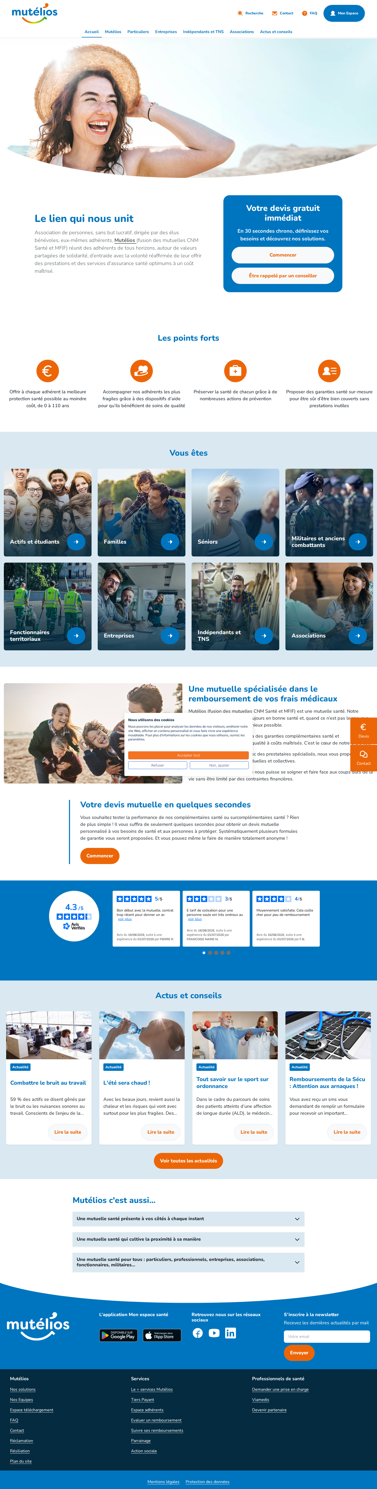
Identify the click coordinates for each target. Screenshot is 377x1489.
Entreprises (166, 32)
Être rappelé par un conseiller (283, 275)
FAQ (14, 1420)
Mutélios (113, 32)
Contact (17, 1430)
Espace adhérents (147, 1410)
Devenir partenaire (269, 1410)
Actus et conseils (276, 32)
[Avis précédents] (108, 918)
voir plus (125, 919)
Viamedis (260, 1400)
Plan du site (21, 1461)
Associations (242, 32)
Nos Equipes (21, 1400)
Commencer (283, 255)
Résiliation (20, 1451)
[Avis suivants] (324, 918)
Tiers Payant (142, 1400)
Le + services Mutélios (152, 1389)
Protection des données (208, 1482)
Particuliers (138, 32)
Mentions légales (163, 1482)
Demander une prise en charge (280, 1389)
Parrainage (141, 1441)
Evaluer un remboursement (156, 1420)
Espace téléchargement (31, 1410)
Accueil (92, 32)
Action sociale (144, 1451)
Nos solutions (23, 1389)
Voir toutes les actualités (188, 1161)
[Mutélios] (34, 13)
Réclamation (21, 1441)
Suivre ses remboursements (157, 1430)
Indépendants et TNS (203, 32)
